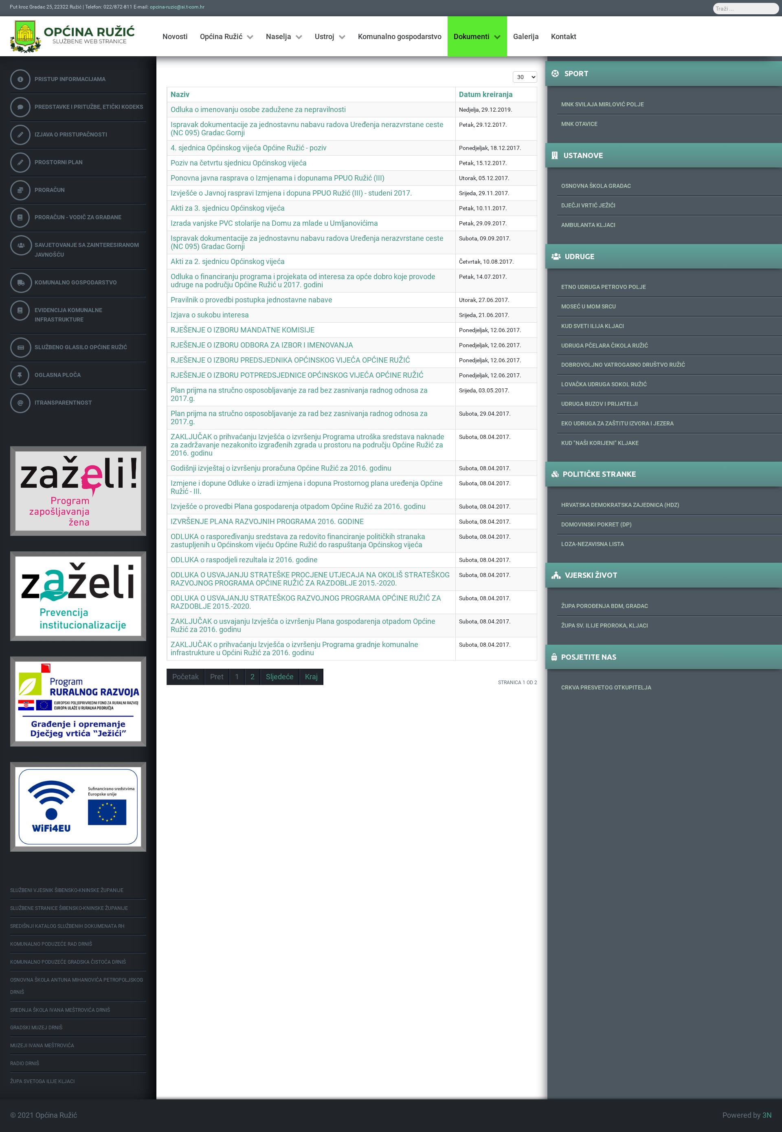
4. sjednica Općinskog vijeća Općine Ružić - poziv (249, 148)
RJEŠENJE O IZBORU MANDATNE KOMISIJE (242, 330)
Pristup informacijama (70, 79)
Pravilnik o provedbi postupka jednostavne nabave (251, 300)
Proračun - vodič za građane (78, 217)
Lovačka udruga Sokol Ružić (604, 384)
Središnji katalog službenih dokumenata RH (67, 926)
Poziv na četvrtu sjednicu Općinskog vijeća (239, 163)
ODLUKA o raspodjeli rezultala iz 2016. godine (244, 560)
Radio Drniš (24, 1063)
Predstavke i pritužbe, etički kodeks (89, 107)
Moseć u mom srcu (588, 306)
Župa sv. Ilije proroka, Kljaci (604, 625)
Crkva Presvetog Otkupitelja (606, 687)
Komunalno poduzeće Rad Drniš (51, 944)
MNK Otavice (579, 124)
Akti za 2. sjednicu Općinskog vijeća (228, 262)
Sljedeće (280, 677)
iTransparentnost (63, 402)
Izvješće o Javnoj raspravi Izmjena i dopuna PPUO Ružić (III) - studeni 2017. (291, 193)
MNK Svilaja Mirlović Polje (602, 104)
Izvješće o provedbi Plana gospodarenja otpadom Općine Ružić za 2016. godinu (298, 506)
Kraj (311, 677)
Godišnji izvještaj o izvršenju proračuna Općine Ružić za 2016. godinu (281, 468)
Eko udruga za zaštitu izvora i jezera (617, 423)
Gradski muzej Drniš (36, 1028)
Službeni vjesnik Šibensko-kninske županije (66, 890)
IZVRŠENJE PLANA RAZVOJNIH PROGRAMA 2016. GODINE (267, 522)
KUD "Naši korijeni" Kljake (600, 443)
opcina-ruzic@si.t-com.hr (177, 7)
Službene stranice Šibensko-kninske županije (69, 908)
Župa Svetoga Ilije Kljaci (42, 1081)
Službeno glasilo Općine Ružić (81, 347)
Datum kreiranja (486, 94)
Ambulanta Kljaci (588, 225)
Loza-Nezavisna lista (592, 544)
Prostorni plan (59, 162)
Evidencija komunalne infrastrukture (68, 315)
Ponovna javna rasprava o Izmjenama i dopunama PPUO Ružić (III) (277, 178)
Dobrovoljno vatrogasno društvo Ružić (623, 364)
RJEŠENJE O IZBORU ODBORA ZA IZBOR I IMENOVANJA (262, 345)
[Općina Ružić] (72, 36)
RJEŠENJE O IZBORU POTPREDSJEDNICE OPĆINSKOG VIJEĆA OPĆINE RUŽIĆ (297, 375)
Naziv (180, 94)
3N (767, 1115)
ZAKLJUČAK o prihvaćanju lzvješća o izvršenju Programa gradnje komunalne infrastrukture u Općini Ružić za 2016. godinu (294, 649)
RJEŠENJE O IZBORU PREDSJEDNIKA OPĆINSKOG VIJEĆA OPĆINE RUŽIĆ (290, 360)
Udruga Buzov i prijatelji (599, 404)
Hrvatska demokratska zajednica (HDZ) (620, 505)
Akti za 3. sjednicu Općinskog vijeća (228, 208)
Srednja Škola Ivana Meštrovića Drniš (60, 1010)
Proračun (50, 190)
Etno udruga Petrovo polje (603, 287)
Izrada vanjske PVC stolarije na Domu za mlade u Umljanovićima (274, 223)
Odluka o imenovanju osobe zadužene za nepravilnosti (258, 110)
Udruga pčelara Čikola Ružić (604, 345)
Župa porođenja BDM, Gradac (604, 606)
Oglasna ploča (58, 375)
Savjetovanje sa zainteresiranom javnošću (87, 250)
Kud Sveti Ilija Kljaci (592, 326)
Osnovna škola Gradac (596, 186)
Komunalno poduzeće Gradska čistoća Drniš (68, 962)
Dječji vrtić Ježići (588, 205)
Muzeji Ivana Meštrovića (42, 1045)
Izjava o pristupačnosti (71, 134)
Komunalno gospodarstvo (76, 282)
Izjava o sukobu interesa (210, 315)
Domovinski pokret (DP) (596, 524)
